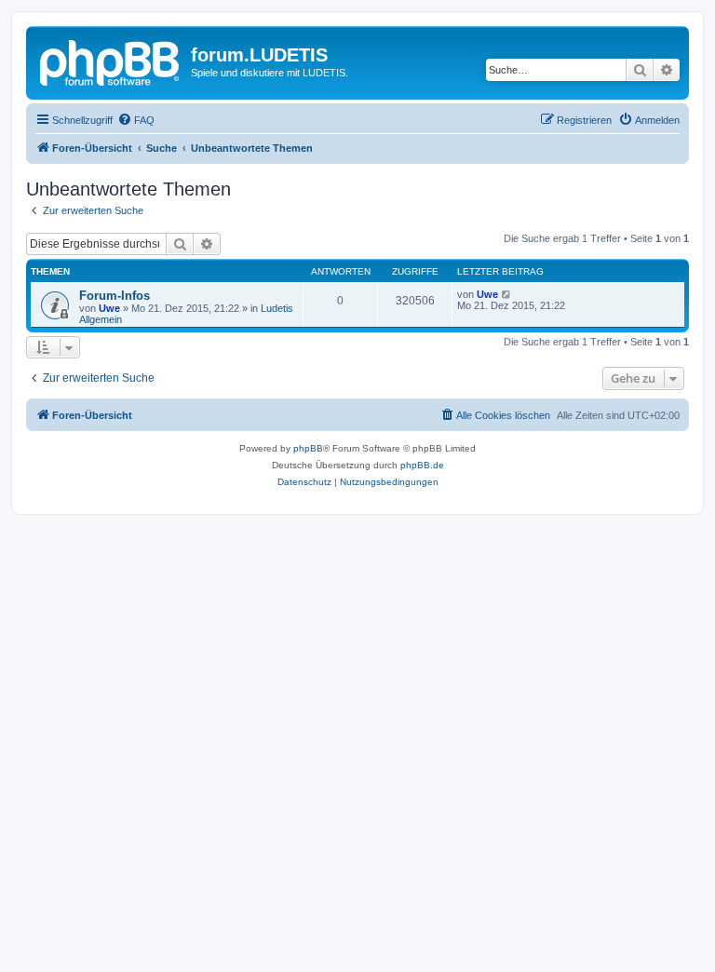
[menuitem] (136, 120)
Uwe (109, 308)
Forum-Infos (114, 296)
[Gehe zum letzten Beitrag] (507, 294)
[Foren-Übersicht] (111, 60)
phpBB (308, 448)
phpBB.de (422, 465)
